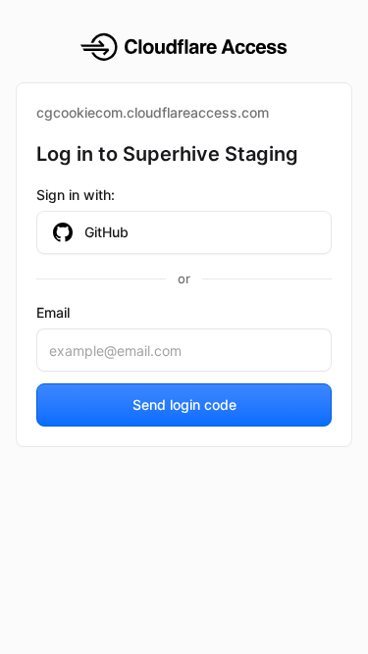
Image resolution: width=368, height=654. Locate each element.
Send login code (184, 404)
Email (53, 312)
